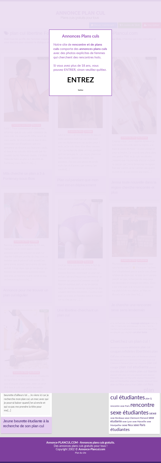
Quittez (80, 90)
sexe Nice (127, 425)
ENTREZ (80, 80)
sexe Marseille (139, 422)
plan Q (148, 399)
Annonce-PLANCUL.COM (62, 442)
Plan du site (80, 453)
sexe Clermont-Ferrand (136, 418)
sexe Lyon (127, 422)
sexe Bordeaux (117, 418)
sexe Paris (139, 425)
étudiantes (120, 430)
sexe (152, 413)
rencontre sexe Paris (120, 406)
